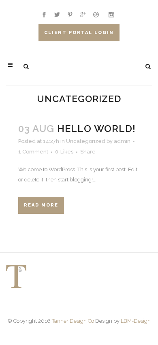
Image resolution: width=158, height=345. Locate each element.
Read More (41, 205)
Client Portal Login (79, 32)
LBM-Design (136, 321)
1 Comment (33, 152)
